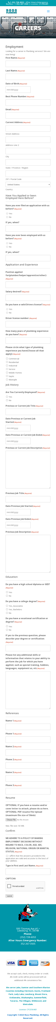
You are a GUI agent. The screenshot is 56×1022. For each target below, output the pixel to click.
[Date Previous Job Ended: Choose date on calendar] (33, 525)
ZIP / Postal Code (13, 179)
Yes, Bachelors (15, 609)
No (10, 217)
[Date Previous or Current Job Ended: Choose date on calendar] (33, 441)
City (7, 156)
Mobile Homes (15, 372)
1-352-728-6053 (17, 2)
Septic (11, 376)
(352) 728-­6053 (28, 937)
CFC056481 (32, 1009)
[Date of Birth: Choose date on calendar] (33, 89)
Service (12, 369)
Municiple (13, 379)
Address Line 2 (12, 145)
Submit (9, 896)
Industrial (13, 365)
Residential (14, 362)
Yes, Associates (16, 606)
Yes (10, 213)
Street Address (12, 133)
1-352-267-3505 (21, 4)
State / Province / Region (17, 167)
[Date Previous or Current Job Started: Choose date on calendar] (33, 428)
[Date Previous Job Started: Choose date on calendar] (33, 512)
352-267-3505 (28, 943)
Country (9, 189)
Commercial (14, 358)
